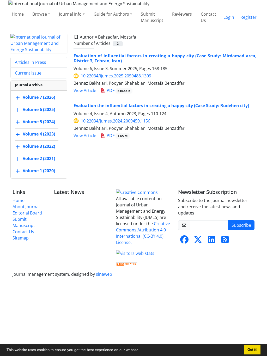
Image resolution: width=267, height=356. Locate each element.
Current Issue (28, 73)
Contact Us (208, 17)
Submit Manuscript (152, 17)
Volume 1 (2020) (39, 171)
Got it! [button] (252, 350)
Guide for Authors (111, 14)
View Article (85, 90)
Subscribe (241, 225)
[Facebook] (184, 241)
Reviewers (182, 14)
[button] (141, 350)
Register (248, 17)
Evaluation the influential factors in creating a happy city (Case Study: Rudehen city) (161, 105)
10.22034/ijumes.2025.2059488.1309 (116, 76)
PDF (118, 90)
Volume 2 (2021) (39, 158)
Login (228, 17)
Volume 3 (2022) (39, 146)
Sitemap (21, 238)
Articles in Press (30, 62)
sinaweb (104, 274)
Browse (39, 14)
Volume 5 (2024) (39, 122)
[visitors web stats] (135, 253)
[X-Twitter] (198, 241)
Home (18, 14)
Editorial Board (27, 213)
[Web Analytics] (126, 264)
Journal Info (70, 14)
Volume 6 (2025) (39, 109)
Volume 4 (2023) (39, 134)
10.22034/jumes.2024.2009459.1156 (115, 121)
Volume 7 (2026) (39, 97)
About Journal (26, 207)
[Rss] (225, 241)
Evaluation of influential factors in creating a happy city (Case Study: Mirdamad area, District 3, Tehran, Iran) (165, 58)
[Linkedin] (211, 241)
